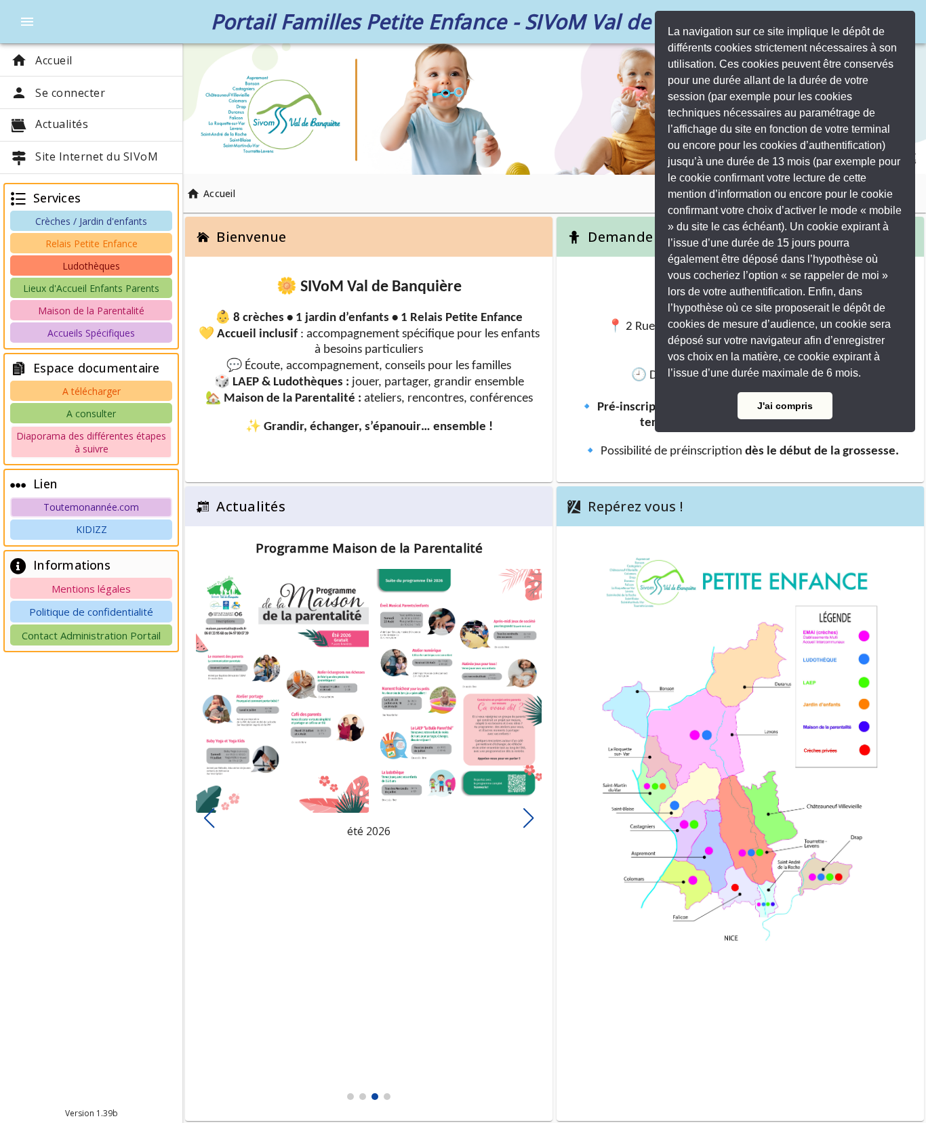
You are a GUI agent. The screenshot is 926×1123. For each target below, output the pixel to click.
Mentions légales (91, 588)
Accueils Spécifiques (91, 332)
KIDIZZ (91, 529)
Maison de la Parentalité (91, 310)
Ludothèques (91, 265)
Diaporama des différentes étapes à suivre (91, 442)
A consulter (91, 413)
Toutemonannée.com (91, 507)
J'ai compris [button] (785, 405)
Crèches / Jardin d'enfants (91, 221)
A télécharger (91, 391)
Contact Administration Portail (91, 635)
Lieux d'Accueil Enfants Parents (91, 288)
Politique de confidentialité (91, 611)
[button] (866, 375)
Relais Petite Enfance (91, 243)
